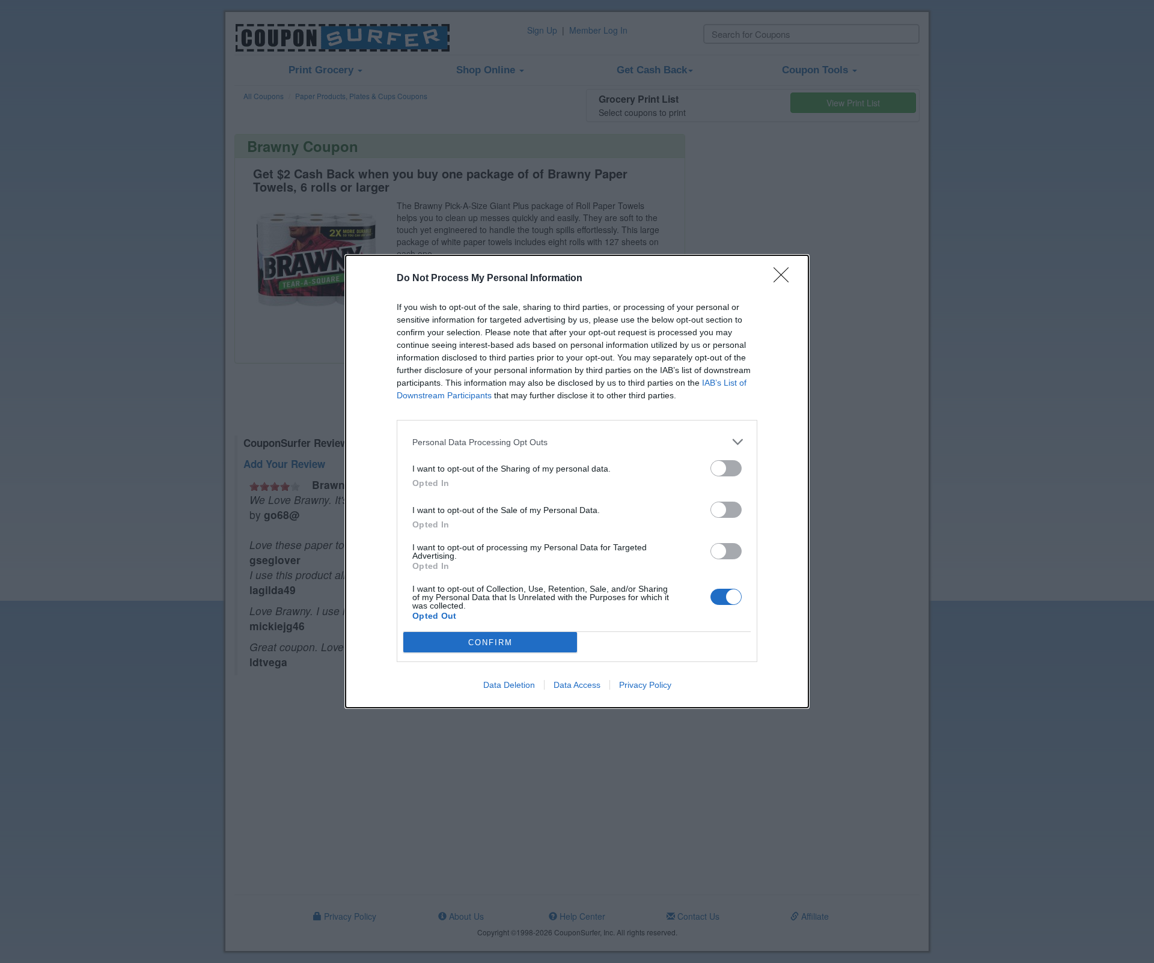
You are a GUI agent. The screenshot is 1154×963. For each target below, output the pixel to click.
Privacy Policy (645, 685)
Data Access (577, 685)
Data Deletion (509, 685)
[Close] (785, 278)
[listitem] (577, 442)
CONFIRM (490, 642)
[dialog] (577, 481)
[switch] (726, 468)
